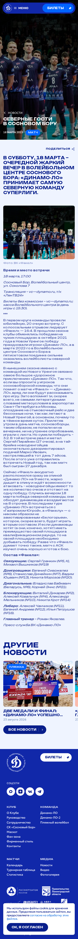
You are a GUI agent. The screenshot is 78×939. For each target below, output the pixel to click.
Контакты (14, 846)
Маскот (12, 832)
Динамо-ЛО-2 (50, 817)
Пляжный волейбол (54, 822)
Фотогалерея (49, 874)
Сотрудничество (19, 822)
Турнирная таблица (21, 870)
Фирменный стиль (20, 841)
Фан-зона (13, 836)
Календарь (15, 865)
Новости (46, 865)
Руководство (16, 817)
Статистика (15, 874)
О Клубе (13, 813)
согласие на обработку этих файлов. (38, 916)
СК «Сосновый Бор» (21, 827)
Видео (44, 870)
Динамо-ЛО (49, 813)
